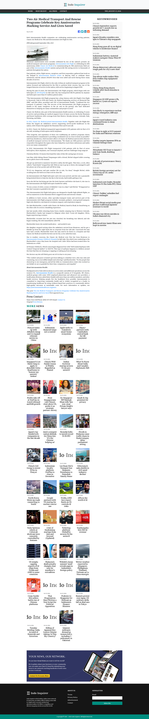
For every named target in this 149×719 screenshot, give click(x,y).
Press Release (37, 302)
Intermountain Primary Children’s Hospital (42, 239)
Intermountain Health (42, 68)
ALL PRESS (53, 11)
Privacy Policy (72, 697)
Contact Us (61, 300)
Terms (70, 694)
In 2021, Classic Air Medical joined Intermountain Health (47, 121)
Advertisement (73, 700)
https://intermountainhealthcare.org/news (41, 287)
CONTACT (63, 11)
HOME (30, 11)
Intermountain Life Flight (65, 64)
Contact (70, 703)
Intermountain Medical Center (50, 75)
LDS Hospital (41, 93)
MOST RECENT (41, 11)
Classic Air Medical (47, 66)
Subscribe (107, 703)
